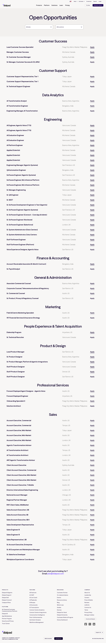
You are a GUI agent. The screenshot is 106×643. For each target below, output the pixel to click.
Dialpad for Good (62, 612)
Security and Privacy (8, 621)
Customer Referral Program (65, 617)
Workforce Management (36, 622)
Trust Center (6, 623)
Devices (59, 610)
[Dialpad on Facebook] (85, 624)
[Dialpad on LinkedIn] (94, 624)
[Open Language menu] (70, 1)
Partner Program (7, 618)
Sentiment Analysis (35, 620)
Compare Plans (6, 602)
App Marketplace (7, 616)
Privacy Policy (88, 612)
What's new (60, 605)
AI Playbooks (33, 600)
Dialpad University (62, 615)
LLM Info (86, 605)
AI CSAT (31, 595)
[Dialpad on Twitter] (90, 624)
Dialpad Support (6, 595)
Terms (86, 610)
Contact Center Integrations (37, 612)
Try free (88, 5)
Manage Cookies (89, 615)
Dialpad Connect (7, 600)
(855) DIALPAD (48, 638)
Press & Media (88, 600)
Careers (86, 597)
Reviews (86, 602)
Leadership (87, 595)
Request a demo (98, 5)
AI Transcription (34, 607)
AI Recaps (32, 602)
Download (88, 1)
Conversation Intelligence (37, 615)
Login (100, 1)
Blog (58, 602)
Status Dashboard (62, 620)
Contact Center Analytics (36, 610)
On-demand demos (62, 595)
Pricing (67, 5)
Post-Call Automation (35, 617)
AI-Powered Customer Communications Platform (9, 610)
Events (59, 597)
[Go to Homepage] (9, 5)
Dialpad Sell (5, 597)
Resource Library (62, 600)
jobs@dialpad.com (55, 573)
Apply (92, 47)
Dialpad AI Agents (7, 592)
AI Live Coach (33, 597)
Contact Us (87, 607)
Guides (59, 607)
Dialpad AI (5, 613)
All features (32, 592)
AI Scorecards (33, 605)
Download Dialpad (90, 619)
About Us (87, 592)
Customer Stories (62, 592)
